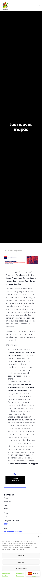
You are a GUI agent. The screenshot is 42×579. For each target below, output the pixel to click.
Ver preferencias (21, 568)
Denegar (21, 562)
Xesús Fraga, (11, 278)
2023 (6, 524)
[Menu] (39, 5)
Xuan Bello (23, 278)
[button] (39, 537)
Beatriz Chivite (27, 275)
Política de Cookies (6, 574)
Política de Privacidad (20, 574)
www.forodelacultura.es (13, 531)
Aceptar (21, 556)
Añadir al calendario (15, 479)
